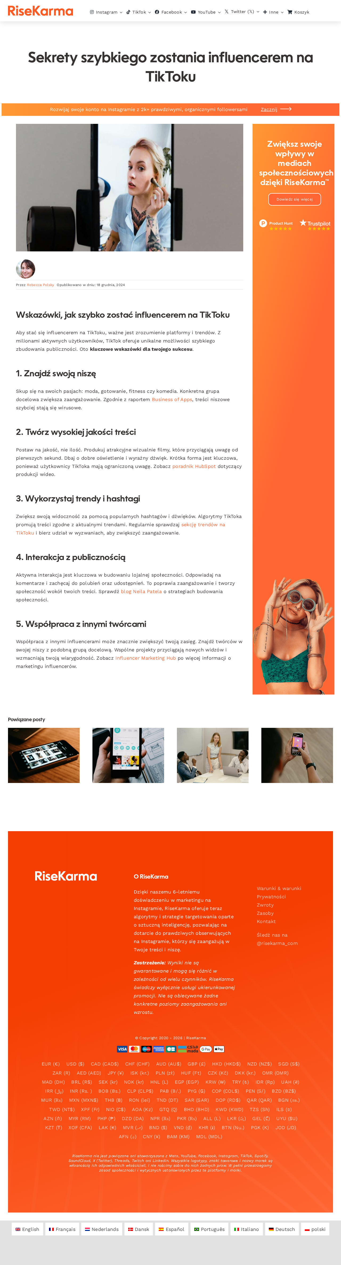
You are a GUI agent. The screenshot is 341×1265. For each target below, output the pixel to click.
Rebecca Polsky (40, 285)
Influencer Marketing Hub (145, 658)
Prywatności (271, 896)
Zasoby (265, 913)
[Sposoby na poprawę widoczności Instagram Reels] (297, 755)
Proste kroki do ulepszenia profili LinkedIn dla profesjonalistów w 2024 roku (208, 736)
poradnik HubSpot (194, 466)
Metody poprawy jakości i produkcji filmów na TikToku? (124, 743)
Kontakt (266, 921)
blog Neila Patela (141, 591)
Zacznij (269, 109)
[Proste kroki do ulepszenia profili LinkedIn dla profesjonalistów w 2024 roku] (213, 755)
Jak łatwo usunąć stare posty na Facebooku (39, 743)
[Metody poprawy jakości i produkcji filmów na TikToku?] (128, 755)
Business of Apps (172, 399)
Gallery (48, 743)
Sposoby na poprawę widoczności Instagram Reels (293, 743)
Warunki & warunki (279, 888)
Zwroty (265, 905)
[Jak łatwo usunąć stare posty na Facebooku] (44, 755)
